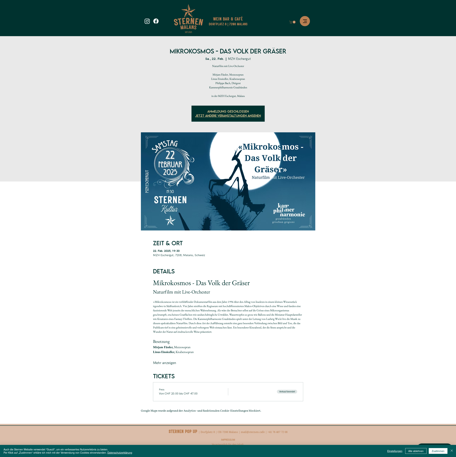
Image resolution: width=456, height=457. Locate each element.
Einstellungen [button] (394, 451)
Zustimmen (438, 451)
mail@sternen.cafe (253, 432)
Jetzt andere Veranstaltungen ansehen (228, 116)
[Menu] (304, 21)
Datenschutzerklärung (119, 452)
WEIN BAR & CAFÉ (228, 19)
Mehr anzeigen (164, 363)
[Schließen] (452, 451)
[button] (292, 22)
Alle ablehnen (416, 451)
